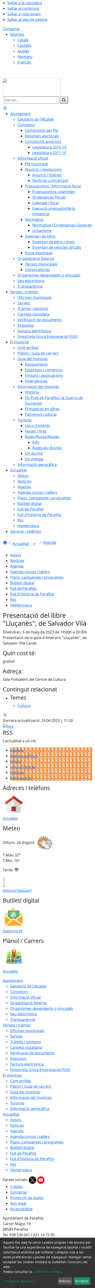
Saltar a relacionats (24, 13)
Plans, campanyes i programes (37, 577)
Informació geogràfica (29, 1108)
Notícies (17, 560)
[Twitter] (33, 1179)
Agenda (49, 542)
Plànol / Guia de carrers (30, 1086)
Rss (13, 599)
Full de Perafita (23, 588)
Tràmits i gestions (25, 1041)
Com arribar (20, 1080)
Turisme (17, 1103)
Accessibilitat (21, 1208)
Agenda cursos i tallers (30, 571)
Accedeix (10, 818)
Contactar (11, 28)
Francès (24, 62)
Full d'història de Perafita (32, 594)
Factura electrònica (27, 1064)
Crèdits (16, 1186)
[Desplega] (34, 544)
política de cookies (47, 1271)
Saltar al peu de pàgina (27, 19)
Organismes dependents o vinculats (41, 1008)
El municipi (12, 1075)
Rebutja (65, 1281)
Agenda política (23, 755)
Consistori (19, 991)
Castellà (24, 45)
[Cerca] (64, 100)
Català (23, 39)
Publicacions (21, 778)
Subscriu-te (13, 930)
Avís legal (18, 1203)
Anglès (23, 51)
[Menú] (5, 108)
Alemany (25, 56)
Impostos (18, 1058)
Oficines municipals (27, 1030)
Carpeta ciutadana (26, 1047)
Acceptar (82, 1281)
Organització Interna (28, 1002)
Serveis (16, 1036)
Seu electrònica (23, 1014)
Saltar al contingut (23, 8)
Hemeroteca (21, 605)
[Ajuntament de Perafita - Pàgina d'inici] (31, 87)
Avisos (15, 555)
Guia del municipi (25, 1091)
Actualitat (21, 543)
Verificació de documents (32, 1053)
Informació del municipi (31, 1097)
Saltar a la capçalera (24, 2)
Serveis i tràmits (17, 1025)
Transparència (22, 1019)
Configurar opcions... (19, 1281)
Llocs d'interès (22, 766)
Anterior (10, 890)
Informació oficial (25, 997)
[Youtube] (41, 1179)
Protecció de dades (27, 1197)
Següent (24, 890)
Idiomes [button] (17, 34)
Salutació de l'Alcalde (28, 986)
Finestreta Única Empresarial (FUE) (40, 1069)
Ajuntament (13, 980)
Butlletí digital (22, 582)
